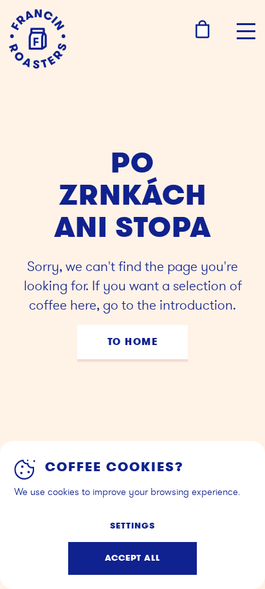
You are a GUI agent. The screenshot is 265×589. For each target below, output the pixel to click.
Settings (132, 525)
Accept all (132, 557)
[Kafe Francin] (37, 39)
